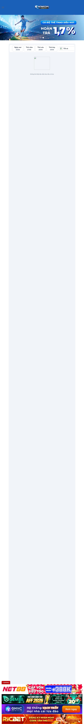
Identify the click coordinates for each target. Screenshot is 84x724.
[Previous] (4, 27)
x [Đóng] (6, 682)
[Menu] (3, 7)
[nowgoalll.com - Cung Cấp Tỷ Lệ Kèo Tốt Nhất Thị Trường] (42, 7)
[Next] (79, 27)
